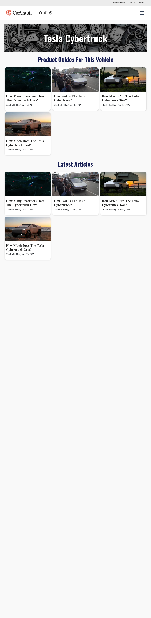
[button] (141, 12)
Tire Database (117, 2)
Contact (142, 2)
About (131, 2)
